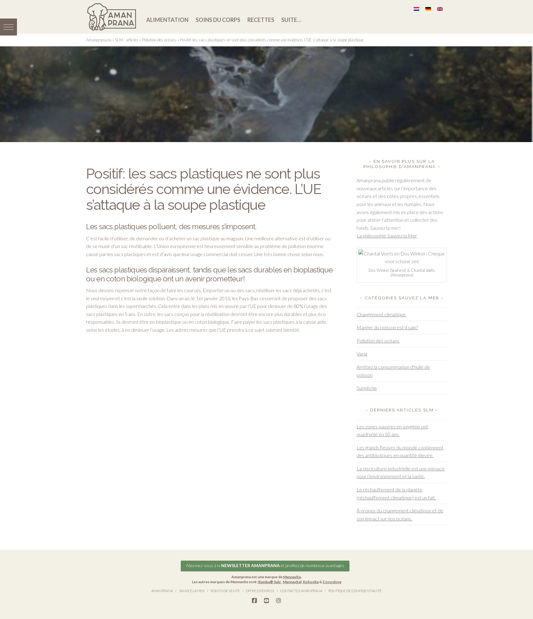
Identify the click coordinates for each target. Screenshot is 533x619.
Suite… (291, 19)
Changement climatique (381, 314)
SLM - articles (126, 39)
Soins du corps (218, 19)
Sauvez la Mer (192, 591)
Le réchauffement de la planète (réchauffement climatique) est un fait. (396, 493)
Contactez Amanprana (301, 591)
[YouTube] (266, 601)
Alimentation (167, 19)
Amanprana (162, 591)
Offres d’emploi (260, 591)
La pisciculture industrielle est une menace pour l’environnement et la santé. (401, 472)
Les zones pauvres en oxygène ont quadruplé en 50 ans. (392, 430)
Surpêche (367, 388)
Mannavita (292, 577)
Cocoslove (332, 581)
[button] (8, 27)
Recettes (260, 19)
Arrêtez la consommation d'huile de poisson (393, 371)
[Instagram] (278, 601)
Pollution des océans (159, 39)
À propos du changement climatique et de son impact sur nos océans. (400, 514)
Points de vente (225, 591)
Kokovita (311, 581)
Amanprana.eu (98, 39)
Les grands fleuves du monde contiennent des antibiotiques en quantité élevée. (400, 451)
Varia (362, 353)
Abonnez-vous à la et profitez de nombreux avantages (265, 565)
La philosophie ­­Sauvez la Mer (387, 235)
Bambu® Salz (269, 581)
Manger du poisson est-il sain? (387, 327)
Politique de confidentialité (355, 591)
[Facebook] (254, 601)
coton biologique (212, 322)
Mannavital (292, 581)
